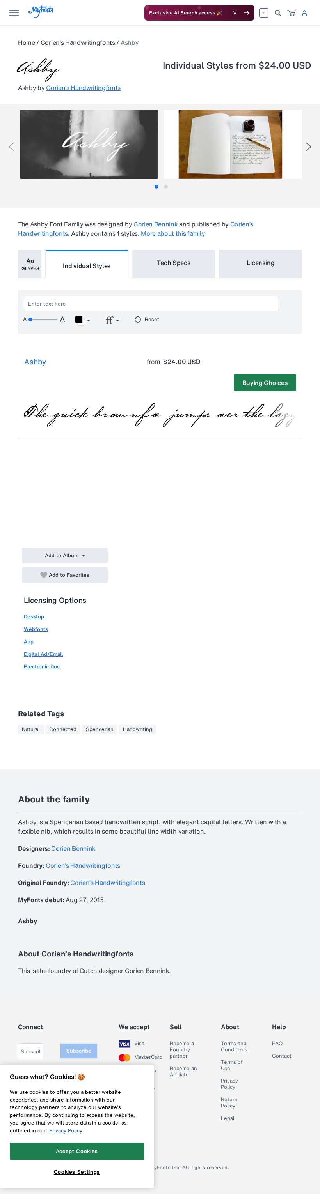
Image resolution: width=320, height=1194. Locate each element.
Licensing (261, 262)
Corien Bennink (155, 224)
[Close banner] (234, 13)
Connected (62, 729)
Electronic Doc (42, 666)
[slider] (42, 319)
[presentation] (11, 146)
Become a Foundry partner (182, 1049)
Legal (228, 1118)
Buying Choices (265, 382)
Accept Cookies (77, 1151)
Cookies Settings (77, 1172)
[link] (291, 13)
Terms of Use (232, 1065)
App (29, 641)
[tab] (156, 187)
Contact (282, 1056)
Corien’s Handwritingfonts (78, 42)
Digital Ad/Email (43, 654)
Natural (31, 729)
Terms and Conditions (234, 1046)
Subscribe (78, 1050)
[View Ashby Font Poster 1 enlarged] (89, 144)
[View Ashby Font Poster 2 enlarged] (233, 144)
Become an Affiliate (183, 1071)
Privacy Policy (229, 1084)
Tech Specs (174, 262)
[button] (82, 321)
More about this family (173, 233)
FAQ (277, 1043)
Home (26, 42)
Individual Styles (87, 265)
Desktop (34, 616)
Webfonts (36, 629)
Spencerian (100, 729)
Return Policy (229, 1103)
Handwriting (137, 729)
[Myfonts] (41, 16)
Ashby (35, 361)
